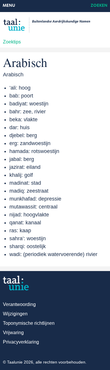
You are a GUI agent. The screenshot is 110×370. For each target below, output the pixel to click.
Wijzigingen (15, 313)
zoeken (99, 6)
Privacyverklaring (21, 341)
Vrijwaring (13, 332)
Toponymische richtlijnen (29, 323)
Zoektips (12, 41)
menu (9, 6)
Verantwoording (19, 304)
